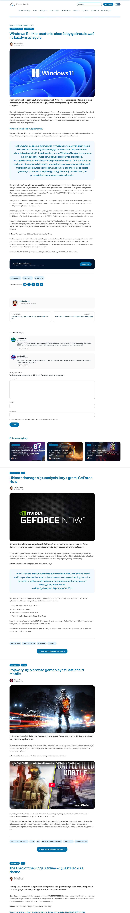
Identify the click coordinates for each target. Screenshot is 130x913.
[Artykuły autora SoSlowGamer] (15, 303)
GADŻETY (95, 11)
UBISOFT (52, 643)
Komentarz (13, 379)
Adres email (13, 411)
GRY (35, 11)
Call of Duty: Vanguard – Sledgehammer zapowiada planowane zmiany (41, 756)
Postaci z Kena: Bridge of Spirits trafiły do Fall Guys (34, 234)
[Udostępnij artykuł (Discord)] (41, 284)
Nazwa (12, 402)
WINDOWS (39, 278)
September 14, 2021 (63, 588)
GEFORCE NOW (29, 643)
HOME (11, 25)
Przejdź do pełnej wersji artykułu (51, 651)
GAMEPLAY (68, 841)
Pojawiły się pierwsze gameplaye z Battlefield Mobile (47, 672)
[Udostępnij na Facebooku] (25, 284)
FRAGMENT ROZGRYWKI (51, 841)
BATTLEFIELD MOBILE (19, 841)
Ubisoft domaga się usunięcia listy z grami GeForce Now (51, 480)
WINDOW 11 (27, 278)
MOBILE (76, 11)
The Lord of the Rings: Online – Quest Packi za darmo (46, 870)
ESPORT (85, 11)
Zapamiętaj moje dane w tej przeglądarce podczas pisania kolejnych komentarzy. (35, 419)
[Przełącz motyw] (117, 4)
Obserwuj (85, 264)
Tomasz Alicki (18, 680)
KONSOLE (43, 11)
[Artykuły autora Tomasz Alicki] (11, 680)
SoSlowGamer (18, 43)
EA (38, 841)
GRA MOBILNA (81, 841)
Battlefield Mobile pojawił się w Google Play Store (52, 746)
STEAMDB (41, 643)
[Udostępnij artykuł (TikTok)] (33, 284)
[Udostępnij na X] (37, 284)
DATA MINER (15, 643)
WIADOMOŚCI (25, 11)
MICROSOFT (15, 278)
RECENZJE (54, 11)
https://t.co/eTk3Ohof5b (52, 584)
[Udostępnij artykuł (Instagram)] (29, 284)
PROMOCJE (106, 11)
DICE (32, 841)
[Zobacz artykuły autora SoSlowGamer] (11, 44)
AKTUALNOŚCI (15, 473)
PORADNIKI (66, 11)
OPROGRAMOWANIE (22, 25)
